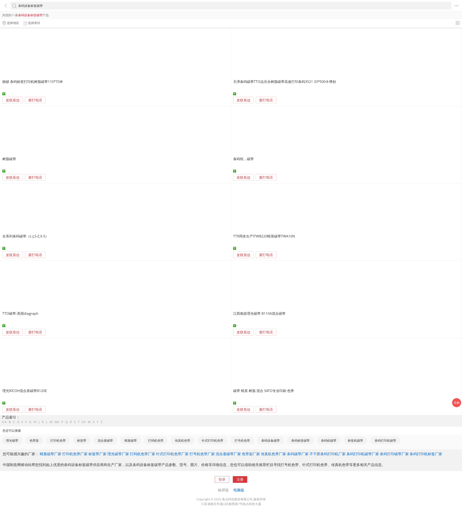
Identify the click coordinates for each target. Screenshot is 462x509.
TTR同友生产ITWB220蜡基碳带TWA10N (264, 236)
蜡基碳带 (131, 440)
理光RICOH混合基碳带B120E (24, 390)
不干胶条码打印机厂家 (328, 453)
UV (84, 421)
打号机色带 (242, 440)
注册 (240, 479)
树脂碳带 (9, 159)
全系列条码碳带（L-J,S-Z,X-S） (25, 236)
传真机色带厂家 (273, 453)
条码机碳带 (328, 440)
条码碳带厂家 (298, 453)
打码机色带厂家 (142, 453)
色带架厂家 (251, 453)
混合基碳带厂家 (228, 453)
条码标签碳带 (300, 440)
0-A (4, 421)
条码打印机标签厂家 (426, 453)
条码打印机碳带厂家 (362, 453)
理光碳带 (12, 440)
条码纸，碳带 (243, 159)
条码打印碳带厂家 (394, 453)
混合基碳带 (105, 440)
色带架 (34, 440)
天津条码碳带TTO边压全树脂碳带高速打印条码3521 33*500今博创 (284, 81)
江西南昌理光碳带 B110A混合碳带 (259, 313)
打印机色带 (58, 440)
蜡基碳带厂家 (50, 453)
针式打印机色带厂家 (172, 453)
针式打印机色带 (212, 440)
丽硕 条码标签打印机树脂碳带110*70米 (32, 81)
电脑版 (238, 489)
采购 (456, 403)
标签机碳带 (355, 440)
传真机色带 (182, 440)
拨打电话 (35, 100)
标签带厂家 (97, 453)
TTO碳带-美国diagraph (20, 313)
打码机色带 (156, 440)
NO (57, 421)
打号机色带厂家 (202, 453)
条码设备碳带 (270, 440)
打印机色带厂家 (75, 453)
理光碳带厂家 (118, 453)
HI (35, 421)
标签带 (81, 440)
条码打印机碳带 (385, 440)
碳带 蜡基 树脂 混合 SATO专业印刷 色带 (263, 390)
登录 (222, 479)
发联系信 (12, 100)
